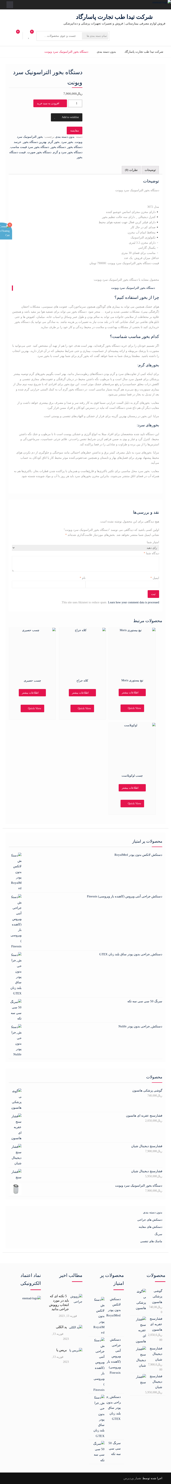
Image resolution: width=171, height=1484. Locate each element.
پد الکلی (61, 1327)
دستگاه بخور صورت (39, 152)
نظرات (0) (131, 170)
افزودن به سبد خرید (48, 103)
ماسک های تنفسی (151, 1241)
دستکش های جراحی (149, 1219)
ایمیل (154, 578)
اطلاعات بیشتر (30, 692)
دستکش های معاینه (150, 1226)
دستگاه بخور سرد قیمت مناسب (29, 147)
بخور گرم (54, 142)
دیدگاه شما (151, 553)
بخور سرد (67, 142)
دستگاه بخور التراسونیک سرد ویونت (133, 287)
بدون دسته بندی (106, 51)
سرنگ (158, 1234)
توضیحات (150, 170)
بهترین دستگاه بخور (35, 142)
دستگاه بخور (58, 147)
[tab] (150, 170)
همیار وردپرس (132, 1478)
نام (83, 578)
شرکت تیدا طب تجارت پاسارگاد (114, 17)
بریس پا (61, 1350)
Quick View (34, 708)
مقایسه (74, 130)
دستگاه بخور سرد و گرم (67, 152)
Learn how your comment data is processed (133, 602)
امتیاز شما (153, 542)
